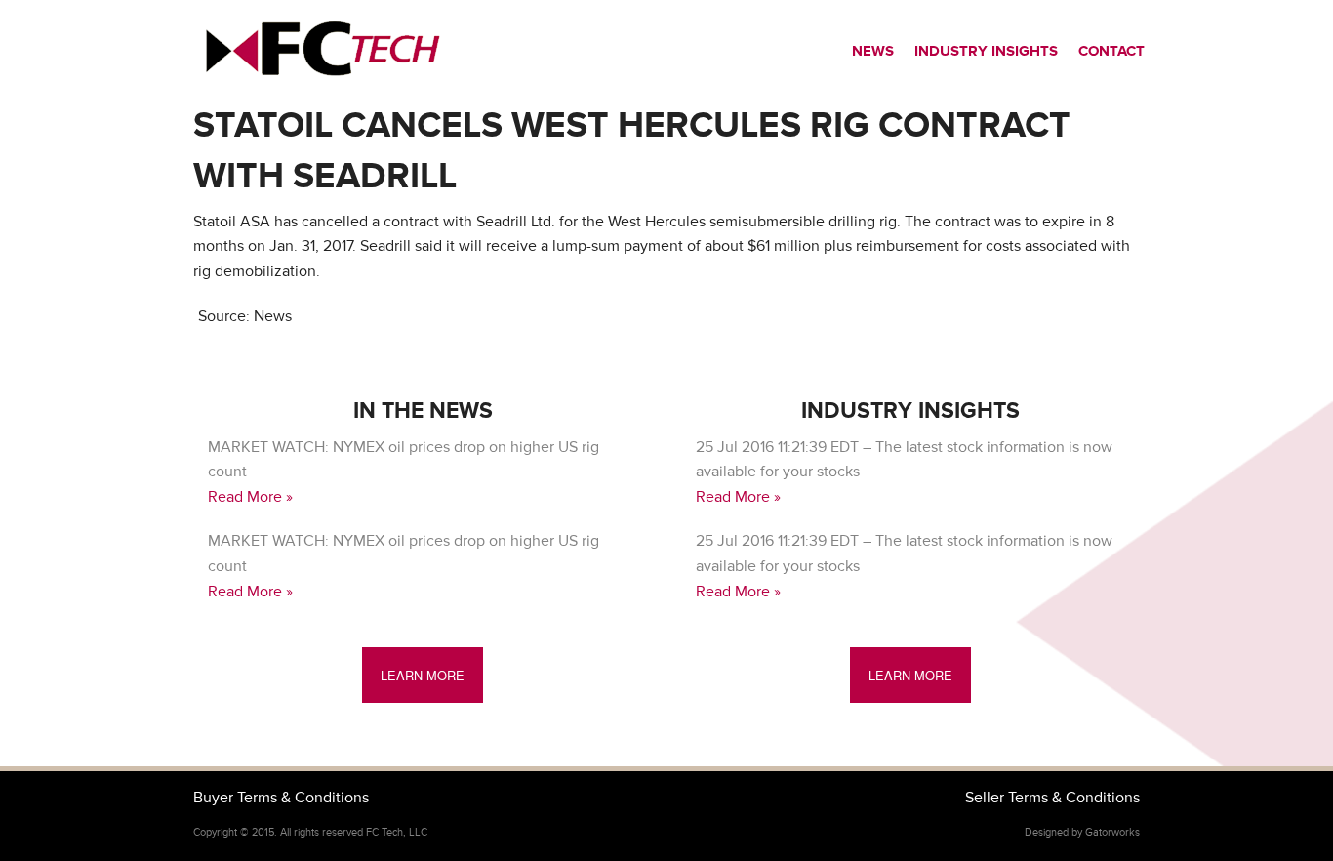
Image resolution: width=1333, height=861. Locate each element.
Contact (1111, 51)
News (873, 51)
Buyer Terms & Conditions (281, 797)
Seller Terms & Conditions (1052, 797)
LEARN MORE (423, 675)
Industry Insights (986, 51)
